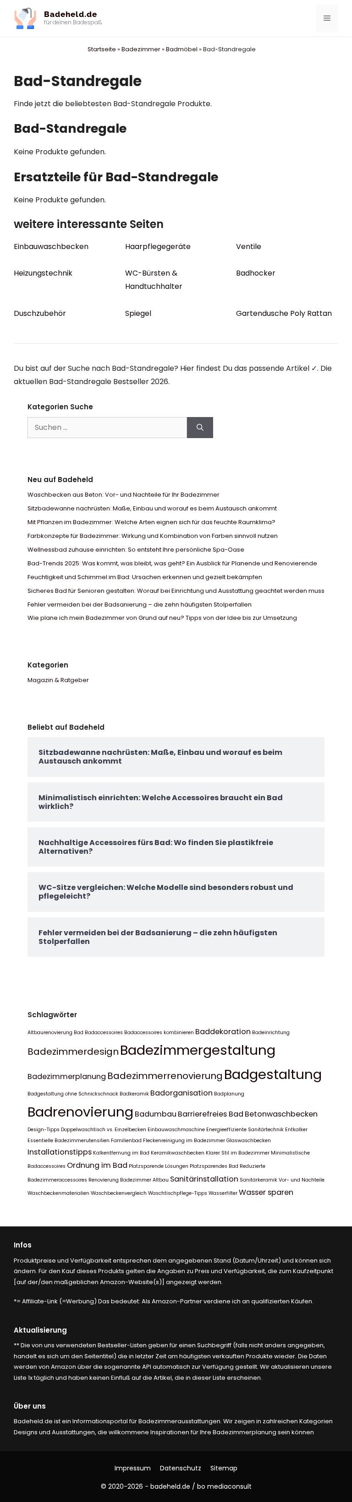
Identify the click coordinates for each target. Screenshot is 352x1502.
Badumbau (155, 1114)
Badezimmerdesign (73, 1051)
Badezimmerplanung (67, 1076)
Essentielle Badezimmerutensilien (69, 1140)
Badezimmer (140, 49)
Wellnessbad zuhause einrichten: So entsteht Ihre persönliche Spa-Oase (136, 549)
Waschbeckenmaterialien (58, 1193)
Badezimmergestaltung (197, 1050)
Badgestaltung (273, 1074)
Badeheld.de (70, 14)
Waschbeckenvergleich (119, 1193)
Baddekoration (223, 1031)
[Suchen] (200, 427)
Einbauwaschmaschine (176, 1129)
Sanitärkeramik (258, 1180)
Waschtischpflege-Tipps (177, 1193)
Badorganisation (181, 1093)
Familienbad (126, 1140)
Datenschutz (180, 1468)
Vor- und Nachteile (301, 1180)
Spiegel (138, 313)
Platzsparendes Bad (214, 1166)
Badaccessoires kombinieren (159, 1032)
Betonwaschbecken (281, 1114)
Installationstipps (60, 1152)
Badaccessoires (104, 1032)
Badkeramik (134, 1093)
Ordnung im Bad (97, 1165)
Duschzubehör (40, 313)
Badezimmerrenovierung (165, 1075)
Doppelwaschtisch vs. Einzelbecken (103, 1129)
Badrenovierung (80, 1111)
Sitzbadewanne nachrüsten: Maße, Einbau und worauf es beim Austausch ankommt (152, 508)
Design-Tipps (44, 1129)
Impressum (133, 1468)
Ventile (248, 246)
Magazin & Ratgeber (58, 680)
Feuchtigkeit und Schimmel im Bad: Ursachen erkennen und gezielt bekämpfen (145, 577)
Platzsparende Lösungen (158, 1166)
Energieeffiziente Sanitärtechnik (245, 1129)
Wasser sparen (266, 1192)
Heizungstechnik (43, 273)
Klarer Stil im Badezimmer (238, 1153)
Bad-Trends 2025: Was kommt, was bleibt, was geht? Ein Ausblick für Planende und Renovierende (172, 563)
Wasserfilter (223, 1193)
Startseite (102, 49)
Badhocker (255, 273)
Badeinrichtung (271, 1032)
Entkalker (296, 1129)
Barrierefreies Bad (210, 1114)
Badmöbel (182, 49)
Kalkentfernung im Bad (121, 1153)
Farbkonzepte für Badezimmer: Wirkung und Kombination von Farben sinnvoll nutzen (153, 535)
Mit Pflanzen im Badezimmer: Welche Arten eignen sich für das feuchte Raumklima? (151, 522)
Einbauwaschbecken (51, 246)
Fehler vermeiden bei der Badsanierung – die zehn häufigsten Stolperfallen (140, 604)
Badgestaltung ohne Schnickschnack (73, 1093)
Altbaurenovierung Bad (55, 1032)
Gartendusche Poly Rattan (284, 313)
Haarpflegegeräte (158, 246)
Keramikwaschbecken (177, 1153)
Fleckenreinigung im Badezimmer (184, 1140)
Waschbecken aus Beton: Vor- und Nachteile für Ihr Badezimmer (124, 494)
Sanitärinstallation (204, 1179)
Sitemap (223, 1468)
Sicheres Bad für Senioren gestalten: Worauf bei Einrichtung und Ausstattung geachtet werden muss (176, 590)
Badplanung (229, 1093)
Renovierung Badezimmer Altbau (128, 1180)
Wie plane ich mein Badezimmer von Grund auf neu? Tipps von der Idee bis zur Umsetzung (162, 617)
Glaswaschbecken (248, 1140)
